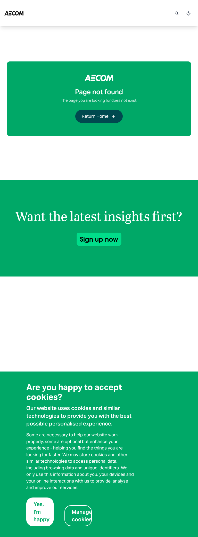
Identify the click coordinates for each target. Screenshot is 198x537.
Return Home (95, 116)
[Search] (177, 13)
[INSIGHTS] (27, 13)
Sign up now (99, 239)
